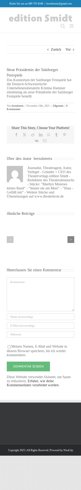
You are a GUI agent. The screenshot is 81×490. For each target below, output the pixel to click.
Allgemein (57, 105)
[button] (10, 239)
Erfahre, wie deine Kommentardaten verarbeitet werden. (33, 383)
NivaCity (68, 450)
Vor (68, 49)
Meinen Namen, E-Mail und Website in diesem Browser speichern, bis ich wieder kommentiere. (37, 350)
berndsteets (18, 105)
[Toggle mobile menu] (72, 26)
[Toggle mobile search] (63, 26)
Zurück (56, 49)
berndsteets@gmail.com (59, 3)
